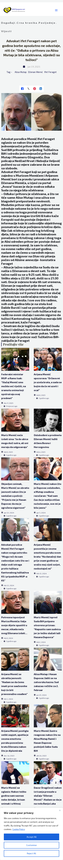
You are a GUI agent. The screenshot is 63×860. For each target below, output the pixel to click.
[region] (31, 834)
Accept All (32, 837)
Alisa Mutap (21, 72)
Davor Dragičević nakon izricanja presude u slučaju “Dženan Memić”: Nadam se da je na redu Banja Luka (48, 795)
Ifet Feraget (50, 72)
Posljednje (47, 22)
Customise (31, 845)
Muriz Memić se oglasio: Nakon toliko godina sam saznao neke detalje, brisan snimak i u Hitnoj (13, 795)
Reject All (31, 853)
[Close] (60, 810)
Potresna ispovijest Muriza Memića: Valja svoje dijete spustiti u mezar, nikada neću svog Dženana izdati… (14, 625)
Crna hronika (27, 22)
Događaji (8, 22)
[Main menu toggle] (56, 10)
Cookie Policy (18, 829)
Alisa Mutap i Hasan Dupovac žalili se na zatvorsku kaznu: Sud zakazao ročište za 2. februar (46, 682)
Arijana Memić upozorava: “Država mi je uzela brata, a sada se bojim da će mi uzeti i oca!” (48, 382)
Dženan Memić (35, 72)
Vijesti (6, 31)
